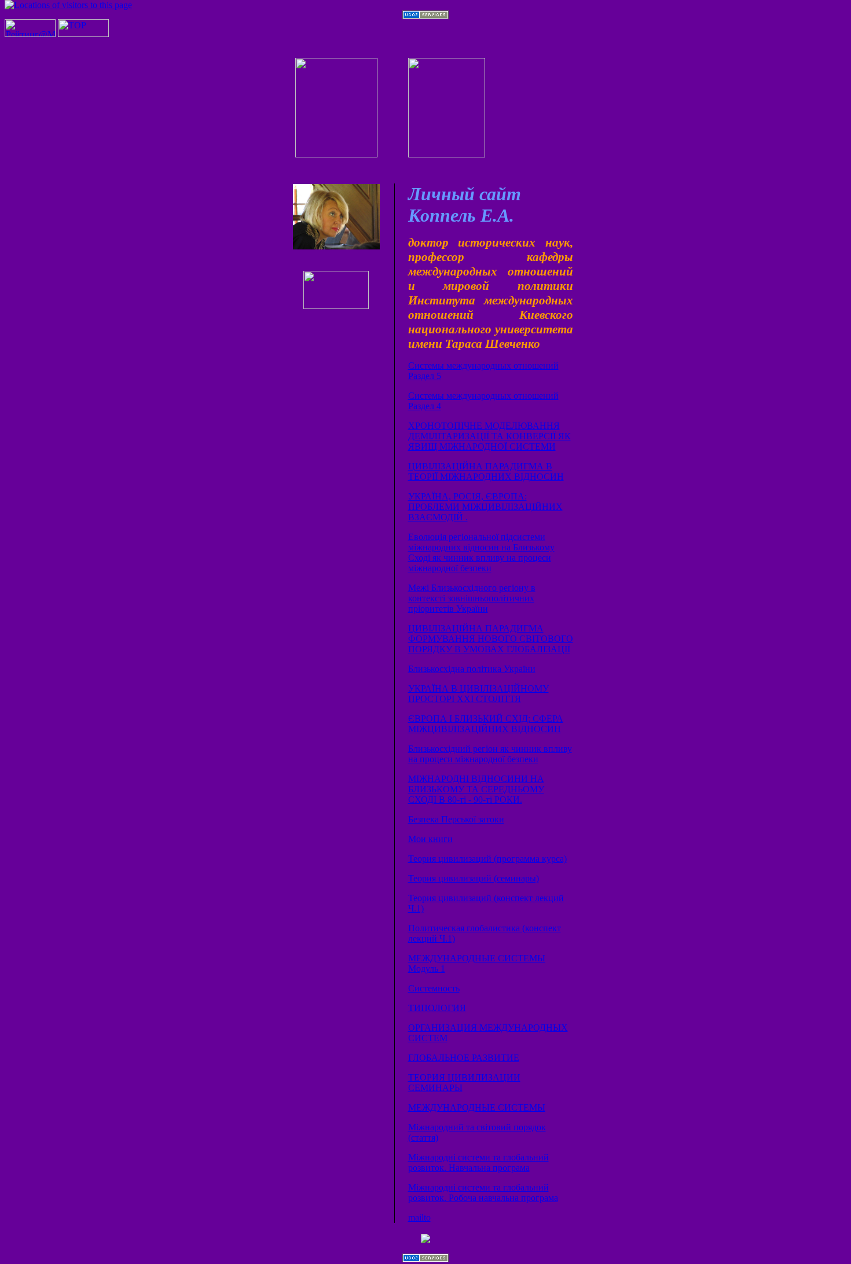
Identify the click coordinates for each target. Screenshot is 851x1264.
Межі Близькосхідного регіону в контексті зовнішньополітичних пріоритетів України (471, 598)
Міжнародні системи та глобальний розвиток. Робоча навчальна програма (483, 1192)
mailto (419, 1217)
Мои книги (430, 839)
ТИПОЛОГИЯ (437, 1008)
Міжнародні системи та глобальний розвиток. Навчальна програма (478, 1162)
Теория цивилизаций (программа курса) (487, 859)
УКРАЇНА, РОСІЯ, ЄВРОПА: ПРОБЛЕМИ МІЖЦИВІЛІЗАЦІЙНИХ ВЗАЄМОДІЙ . (485, 506)
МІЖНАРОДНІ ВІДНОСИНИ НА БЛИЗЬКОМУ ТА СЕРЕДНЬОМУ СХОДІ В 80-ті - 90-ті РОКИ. (476, 789)
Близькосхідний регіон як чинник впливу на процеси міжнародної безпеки (490, 754)
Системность (434, 988)
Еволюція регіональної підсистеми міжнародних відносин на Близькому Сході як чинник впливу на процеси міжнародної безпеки (481, 552)
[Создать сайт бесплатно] (425, 16)
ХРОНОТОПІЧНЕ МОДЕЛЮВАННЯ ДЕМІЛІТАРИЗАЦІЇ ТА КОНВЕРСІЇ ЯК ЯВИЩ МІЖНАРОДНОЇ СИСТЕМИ (489, 436)
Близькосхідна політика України (471, 669)
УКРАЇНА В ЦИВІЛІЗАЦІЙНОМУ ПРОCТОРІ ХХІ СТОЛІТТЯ (478, 694)
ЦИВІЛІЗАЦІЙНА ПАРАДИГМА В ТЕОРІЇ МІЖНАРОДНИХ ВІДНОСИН (486, 471)
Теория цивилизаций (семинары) (473, 878)
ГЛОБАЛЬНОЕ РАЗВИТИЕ (463, 1058)
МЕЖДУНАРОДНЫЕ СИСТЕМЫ (476, 1107)
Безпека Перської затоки (456, 819)
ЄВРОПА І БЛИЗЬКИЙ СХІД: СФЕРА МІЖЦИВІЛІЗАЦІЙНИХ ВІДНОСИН (485, 724)
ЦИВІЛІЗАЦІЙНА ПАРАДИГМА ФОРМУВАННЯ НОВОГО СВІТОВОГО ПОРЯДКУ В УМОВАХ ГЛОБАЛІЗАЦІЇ (490, 638)
